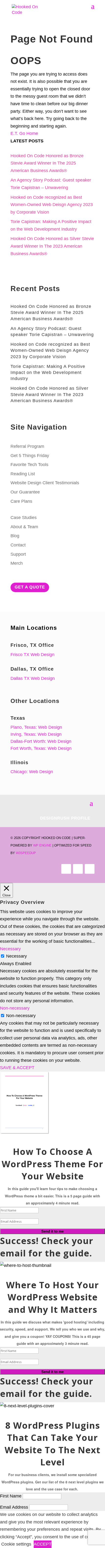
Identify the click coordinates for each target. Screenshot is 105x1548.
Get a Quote (30, 587)
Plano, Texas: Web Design (36, 727)
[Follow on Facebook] (66, 869)
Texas (17, 718)
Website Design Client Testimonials (44, 482)
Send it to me (52, 1231)
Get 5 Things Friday (29, 455)
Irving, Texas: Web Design (36, 734)
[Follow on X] (78, 869)
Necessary (16, 956)
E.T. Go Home (24, 133)
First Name (10, 1496)
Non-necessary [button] (15, 1008)
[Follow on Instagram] (89, 869)
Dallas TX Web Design (32, 678)
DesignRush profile (65, 818)
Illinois (19, 762)
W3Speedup (26, 853)
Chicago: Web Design (31, 771)
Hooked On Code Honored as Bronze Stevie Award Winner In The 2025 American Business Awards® (47, 163)
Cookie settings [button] (16, 1544)
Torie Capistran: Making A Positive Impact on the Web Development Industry (47, 372)
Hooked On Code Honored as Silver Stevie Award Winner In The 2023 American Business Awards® (52, 246)
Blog (14, 535)
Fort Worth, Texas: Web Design (41, 748)
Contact (18, 545)
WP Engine (42, 845)
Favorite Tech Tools (29, 464)
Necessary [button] (10, 948)
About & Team (24, 526)
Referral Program (27, 446)
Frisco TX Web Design (32, 654)
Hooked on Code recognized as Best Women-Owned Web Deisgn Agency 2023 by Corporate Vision (51, 205)
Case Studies (23, 517)
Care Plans (21, 501)
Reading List (22, 473)
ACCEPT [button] (43, 1544)
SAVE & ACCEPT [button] (17, 1067)
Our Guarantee (25, 492)
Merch (16, 563)
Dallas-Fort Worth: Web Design (40, 741)
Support (18, 554)
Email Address (14, 1507)
